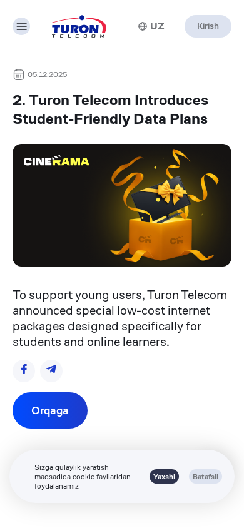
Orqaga (50, 410)
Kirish (208, 25)
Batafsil (205, 476)
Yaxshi (164, 476)
